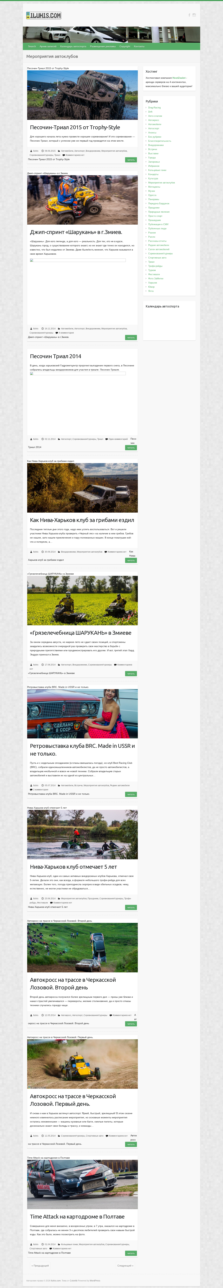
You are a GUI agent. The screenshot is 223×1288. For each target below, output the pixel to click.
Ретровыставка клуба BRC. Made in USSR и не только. (82, 750)
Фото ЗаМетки (155, 278)
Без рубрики (154, 136)
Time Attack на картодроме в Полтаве (77, 1216)
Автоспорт (79, 151)
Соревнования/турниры (41, 155)
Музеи (151, 191)
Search (32, 46)
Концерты (153, 174)
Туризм (152, 270)
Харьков (152, 282)
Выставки (153, 153)
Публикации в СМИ (158, 224)
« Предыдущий (40, 1265)
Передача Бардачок (158, 203)
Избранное (153, 166)
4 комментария (66, 333)
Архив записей (48, 46)
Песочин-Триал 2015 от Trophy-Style (75, 127)
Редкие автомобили (120, 785)
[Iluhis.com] (43, 16)
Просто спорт (155, 216)
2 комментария (40, 789)
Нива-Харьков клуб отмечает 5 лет (73, 866)
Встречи (78, 785)
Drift (150, 111)
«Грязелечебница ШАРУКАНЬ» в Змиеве (80, 632)
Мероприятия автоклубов (114, 151)
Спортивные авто (94, 1136)
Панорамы (153, 199)
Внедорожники (93, 151)
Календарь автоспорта (73, 46)
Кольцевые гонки (69, 1244)
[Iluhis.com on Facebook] (189, 15)
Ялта (150, 291)
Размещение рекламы (103, 46)
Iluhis (35, 151)
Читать (131, 159)
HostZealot (179, 77)
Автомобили (67, 151)
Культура (153, 178)
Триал (57, 155)
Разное (152, 232)
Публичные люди (157, 228)
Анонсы (152, 132)
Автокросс (66, 1015)
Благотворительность (159, 141)
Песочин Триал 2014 (55, 356)
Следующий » (125, 1265)
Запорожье (154, 162)
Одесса (152, 195)
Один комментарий (118, 439)
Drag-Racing (154, 107)
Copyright (125, 46)
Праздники (93, 898)
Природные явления (159, 212)
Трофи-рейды (155, 266)
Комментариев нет (75, 155)
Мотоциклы (154, 187)
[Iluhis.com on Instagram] (194, 15)
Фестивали (42, 903)
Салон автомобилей (158, 249)
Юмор (151, 287)
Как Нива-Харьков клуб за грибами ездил (82, 520)
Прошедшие (154, 220)
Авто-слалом (155, 116)
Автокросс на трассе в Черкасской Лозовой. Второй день (73, 984)
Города (152, 157)
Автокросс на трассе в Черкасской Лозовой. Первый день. (73, 1100)
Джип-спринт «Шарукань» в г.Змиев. (76, 232)
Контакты (139, 46)
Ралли (151, 237)
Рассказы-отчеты (157, 241)
